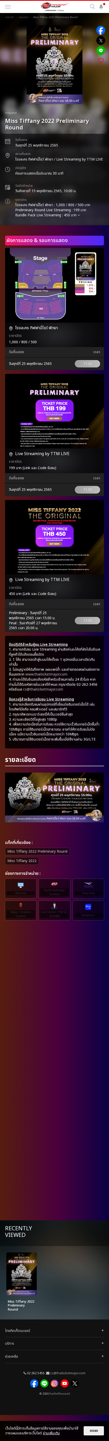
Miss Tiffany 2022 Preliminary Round (37, 851)
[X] (75, 1383)
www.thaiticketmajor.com (46, 674)
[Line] (44, 1383)
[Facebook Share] (100, 30)
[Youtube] (65, 1383)
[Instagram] (54, 1383)
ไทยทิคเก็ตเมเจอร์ (59, 1394)
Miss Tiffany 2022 (22, 861)
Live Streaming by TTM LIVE (42, 454)
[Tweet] (100, 40)
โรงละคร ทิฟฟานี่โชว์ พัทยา (36, 328)
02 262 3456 (35, 1373)
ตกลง (94, 1430)
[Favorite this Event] (100, 60)
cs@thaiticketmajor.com (43, 689)
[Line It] (100, 50)
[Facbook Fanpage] (34, 1383)
